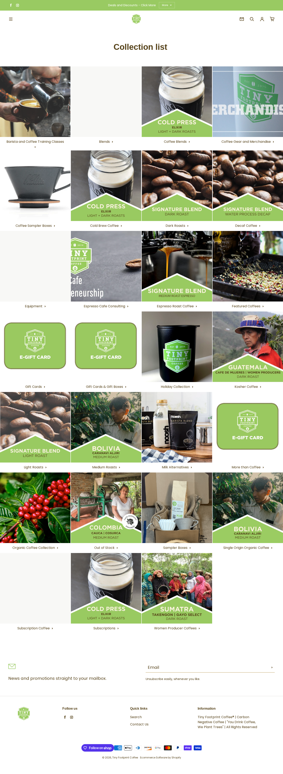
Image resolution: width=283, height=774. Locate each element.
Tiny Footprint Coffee (125, 757)
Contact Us (139, 724)
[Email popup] (241, 19)
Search (136, 717)
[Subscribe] (272, 667)
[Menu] (10, 19)
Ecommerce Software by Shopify (160, 757)
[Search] (251, 19)
